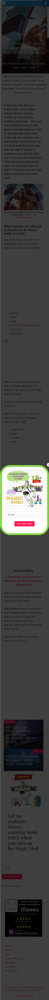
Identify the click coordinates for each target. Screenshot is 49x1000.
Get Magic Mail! (24, 524)
